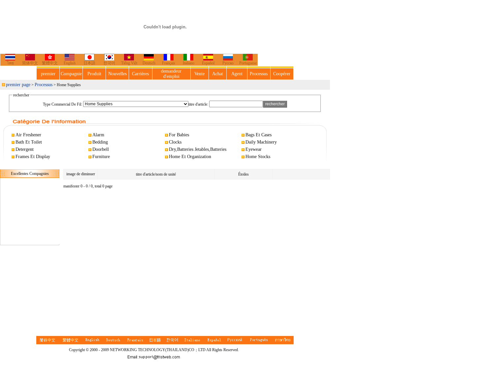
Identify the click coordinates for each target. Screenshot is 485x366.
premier (48, 73)
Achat (217, 73)
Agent (236, 73)
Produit (94, 73)
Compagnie (71, 73)
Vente (199, 73)
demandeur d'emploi (171, 74)
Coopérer (281, 73)
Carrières (140, 73)
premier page (18, 84)
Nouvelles (117, 73)
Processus (259, 73)
